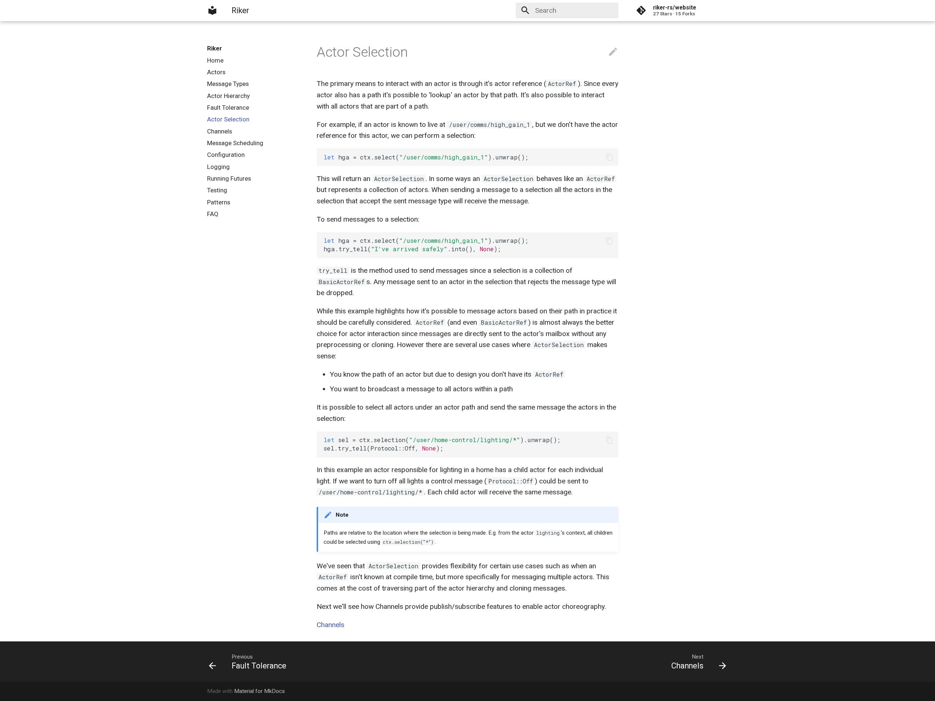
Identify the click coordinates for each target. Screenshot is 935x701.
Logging (218, 166)
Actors (216, 72)
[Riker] (212, 10)
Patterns (218, 202)
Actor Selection (228, 119)
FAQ (212, 214)
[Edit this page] (613, 52)
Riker (214, 48)
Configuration (226, 154)
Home (215, 60)
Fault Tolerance (228, 107)
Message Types (228, 83)
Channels (219, 131)
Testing (217, 190)
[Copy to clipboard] (609, 157)
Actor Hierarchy (228, 95)
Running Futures (229, 178)
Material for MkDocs (259, 691)
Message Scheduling (235, 143)
